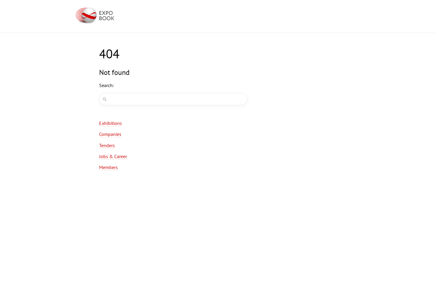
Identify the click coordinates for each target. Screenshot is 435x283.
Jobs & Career (113, 156)
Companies (110, 134)
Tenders (107, 145)
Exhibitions (110, 123)
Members (108, 167)
